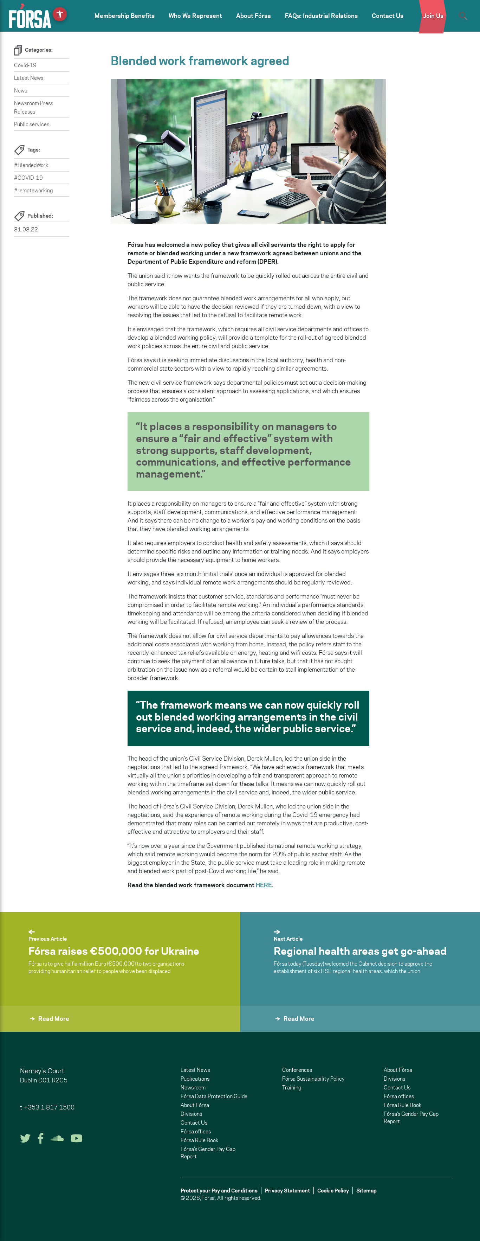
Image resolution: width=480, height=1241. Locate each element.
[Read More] (257, 1028)
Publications (195, 1078)
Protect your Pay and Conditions (219, 1190)
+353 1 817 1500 (49, 1107)
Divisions (191, 1114)
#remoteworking (33, 190)
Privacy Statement (287, 1190)
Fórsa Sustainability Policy (313, 1078)
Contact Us (387, 16)
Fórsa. (208, 1198)
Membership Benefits (125, 16)
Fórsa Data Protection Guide (214, 1096)
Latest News (28, 78)
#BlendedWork (31, 165)
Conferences (297, 1070)
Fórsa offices (196, 1131)
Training (291, 1087)
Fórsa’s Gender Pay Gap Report (208, 1152)
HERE (264, 885)
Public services (31, 124)
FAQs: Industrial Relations (321, 16)
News (20, 90)
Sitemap (366, 1190)
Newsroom (193, 1087)
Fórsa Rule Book (199, 1140)
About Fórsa (253, 16)
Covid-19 (25, 65)
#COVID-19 (28, 177)
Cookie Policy (333, 1190)
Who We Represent (195, 16)
